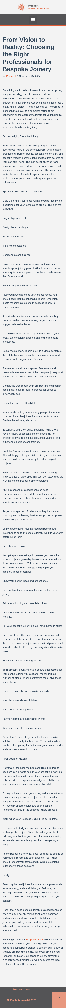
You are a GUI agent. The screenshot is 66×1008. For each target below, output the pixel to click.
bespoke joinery (35, 939)
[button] (33, 20)
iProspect (11, 76)
